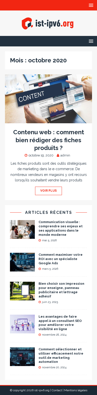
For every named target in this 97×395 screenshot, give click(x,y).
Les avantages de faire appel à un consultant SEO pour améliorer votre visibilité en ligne (60, 323)
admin (65, 155)
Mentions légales (75, 390)
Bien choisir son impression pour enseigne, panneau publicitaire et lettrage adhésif (61, 290)
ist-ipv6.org (41, 390)
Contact (57, 390)
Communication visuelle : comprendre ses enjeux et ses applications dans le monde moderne (61, 228)
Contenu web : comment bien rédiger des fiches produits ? (48, 140)
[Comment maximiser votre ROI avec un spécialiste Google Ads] (22, 269)
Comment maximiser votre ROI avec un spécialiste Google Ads (61, 259)
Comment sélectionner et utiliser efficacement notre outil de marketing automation (61, 355)
